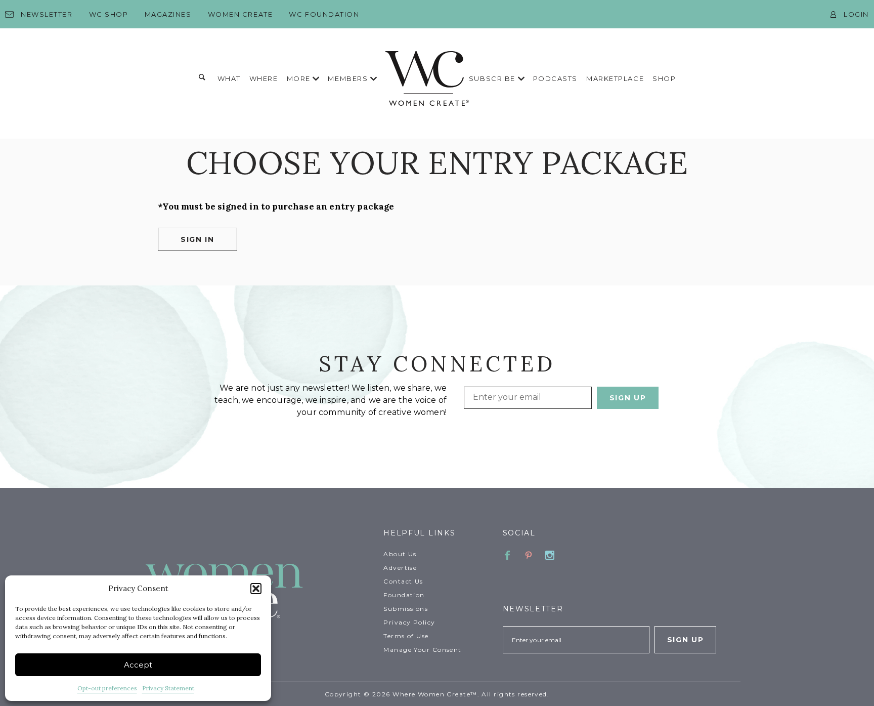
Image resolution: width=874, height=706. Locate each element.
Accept (138, 665)
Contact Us (403, 581)
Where (263, 78)
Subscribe (493, 78)
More (300, 78)
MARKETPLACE (615, 78)
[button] (256, 589)
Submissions (405, 608)
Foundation (403, 595)
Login (856, 14)
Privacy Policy (409, 622)
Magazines (168, 14)
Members (349, 78)
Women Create (240, 14)
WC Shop (108, 14)
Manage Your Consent (422, 649)
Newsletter (47, 14)
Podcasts (555, 78)
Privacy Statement (168, 688)
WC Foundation (324, 14)
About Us (400, 554)
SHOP (664, 78)
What (229, 78)
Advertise (400, 567)
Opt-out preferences (107, 688)
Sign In (197, 239)
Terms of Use (405, 636)
